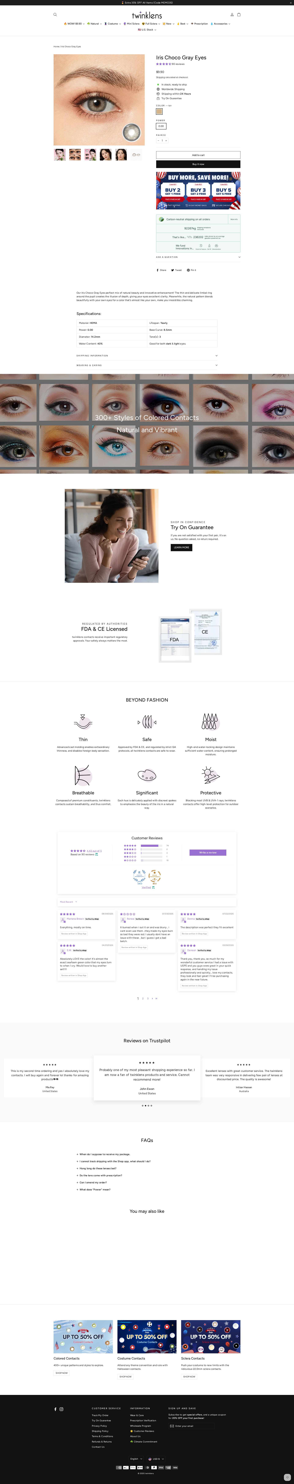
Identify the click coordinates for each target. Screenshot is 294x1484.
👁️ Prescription (199, 23)
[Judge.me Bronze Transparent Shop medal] (155, 876)
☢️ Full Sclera (150, 23)
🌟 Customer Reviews (142, 1431)
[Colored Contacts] (83, 1336)
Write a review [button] (208, 852)
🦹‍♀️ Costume (111, 23)
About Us (135, 1436)
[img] (67, 914)
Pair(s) (161, 135)
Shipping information (92, 355)
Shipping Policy (100, 1431)
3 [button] (148, 998)
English (134, 1458)
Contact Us (98, 1447)
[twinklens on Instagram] (61, 1409)
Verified (146, 887)
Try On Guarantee (101, 1420)
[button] (164, 64)
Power (160, 120)
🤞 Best (181, 23)
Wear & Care (137, 1415)
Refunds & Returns (102, 1441)
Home (56, 46)
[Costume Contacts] (147, 1336)
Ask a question (167, 257)
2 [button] (143, 998)
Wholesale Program (140, 1426)
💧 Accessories (219, 23)
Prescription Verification (143, 1420)
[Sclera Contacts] (210, 1336)
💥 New (167, 23)
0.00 (161, 126)
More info (234, 219)
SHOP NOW (62, 1373)
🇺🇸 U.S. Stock (146, 29)
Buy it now (198, 164)
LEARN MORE (181, 547)
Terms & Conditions (102, 1436)
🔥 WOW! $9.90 (73, 23)
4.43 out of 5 (94, 850)
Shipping (160, 77)
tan (159, 111)
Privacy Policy (99, 1426)
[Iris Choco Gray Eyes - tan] (55, 1281)
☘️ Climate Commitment (143, 1441)
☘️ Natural (93, 23)
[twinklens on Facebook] (55, 1409)
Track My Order (100, 1415)
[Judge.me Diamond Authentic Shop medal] (139, 876)
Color (164, 105)
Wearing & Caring (89, 365)
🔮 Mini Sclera (131, 23)
